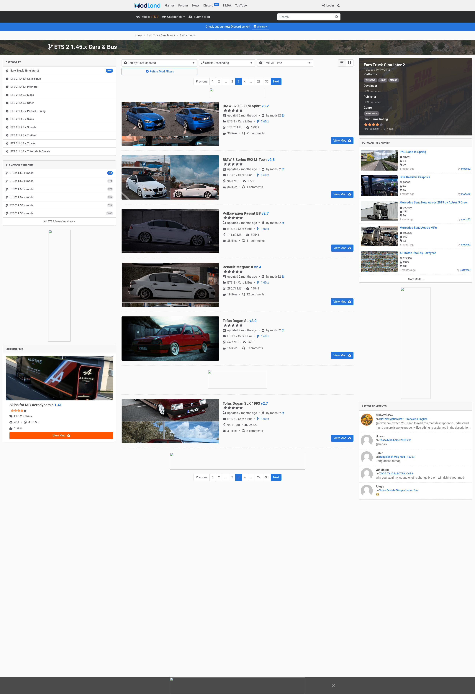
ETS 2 (18, 303)
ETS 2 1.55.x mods (61, 213)
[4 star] (377, 124)
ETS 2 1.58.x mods (61, 189)
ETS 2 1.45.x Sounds (23, 127)
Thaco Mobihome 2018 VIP (395, 440)
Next (276, 81)
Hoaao (380, 436)
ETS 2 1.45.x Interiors (23, 86)
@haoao (381, 444)
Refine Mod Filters (161, 71)
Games (170, 5)
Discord (210, 5)
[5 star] (381, 124)
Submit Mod (201, 17)
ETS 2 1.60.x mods (61, 173)
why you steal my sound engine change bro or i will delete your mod (420, 477)
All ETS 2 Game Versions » (59, 221)
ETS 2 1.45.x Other (22, 103)
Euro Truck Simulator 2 (61, 70)
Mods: (149, 17)
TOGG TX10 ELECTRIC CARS (396, 473)
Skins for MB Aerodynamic (35, 292)
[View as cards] (349, 63)
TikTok (227, 5)
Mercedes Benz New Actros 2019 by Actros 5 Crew (433, 202)
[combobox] (159, 63)
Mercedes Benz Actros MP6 (418, 227)
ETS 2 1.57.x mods (61, 197)
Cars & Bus (245, 108)
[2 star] (369, 124)
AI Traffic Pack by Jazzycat (418, 253)
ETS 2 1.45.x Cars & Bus (25, 78)
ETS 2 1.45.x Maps (22, 95)
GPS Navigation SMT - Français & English (403, 419)
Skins (28, 303)
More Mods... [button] (415, 279)
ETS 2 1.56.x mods (61, 205)
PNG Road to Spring (413, 152)
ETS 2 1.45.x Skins (22, 119)
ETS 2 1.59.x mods (61, 181)
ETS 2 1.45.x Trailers (23, 135)
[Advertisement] (237, 498)
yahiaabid (382, 470)
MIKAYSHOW (384, 415)
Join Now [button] (262, 26)
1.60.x (264, 108)
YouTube (241, 5)
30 (266, 81)
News (196, 5)
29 (259, 81)
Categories (174, 17)
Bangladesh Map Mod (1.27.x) (397, 456)
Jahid (379, 453)
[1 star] (366, 124)
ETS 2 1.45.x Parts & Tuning (28, 111)
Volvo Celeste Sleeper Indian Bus (398, 490)
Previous (201, 81)
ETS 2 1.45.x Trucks (23, 143)
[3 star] (373, 124)
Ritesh (380, 486)
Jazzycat (465, 269)
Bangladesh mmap (388, 461)
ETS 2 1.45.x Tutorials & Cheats (30, 151)
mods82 (276, 102)
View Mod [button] (59, 322)
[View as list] (342, 63)
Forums (183, 5)
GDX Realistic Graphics (415, 177)
